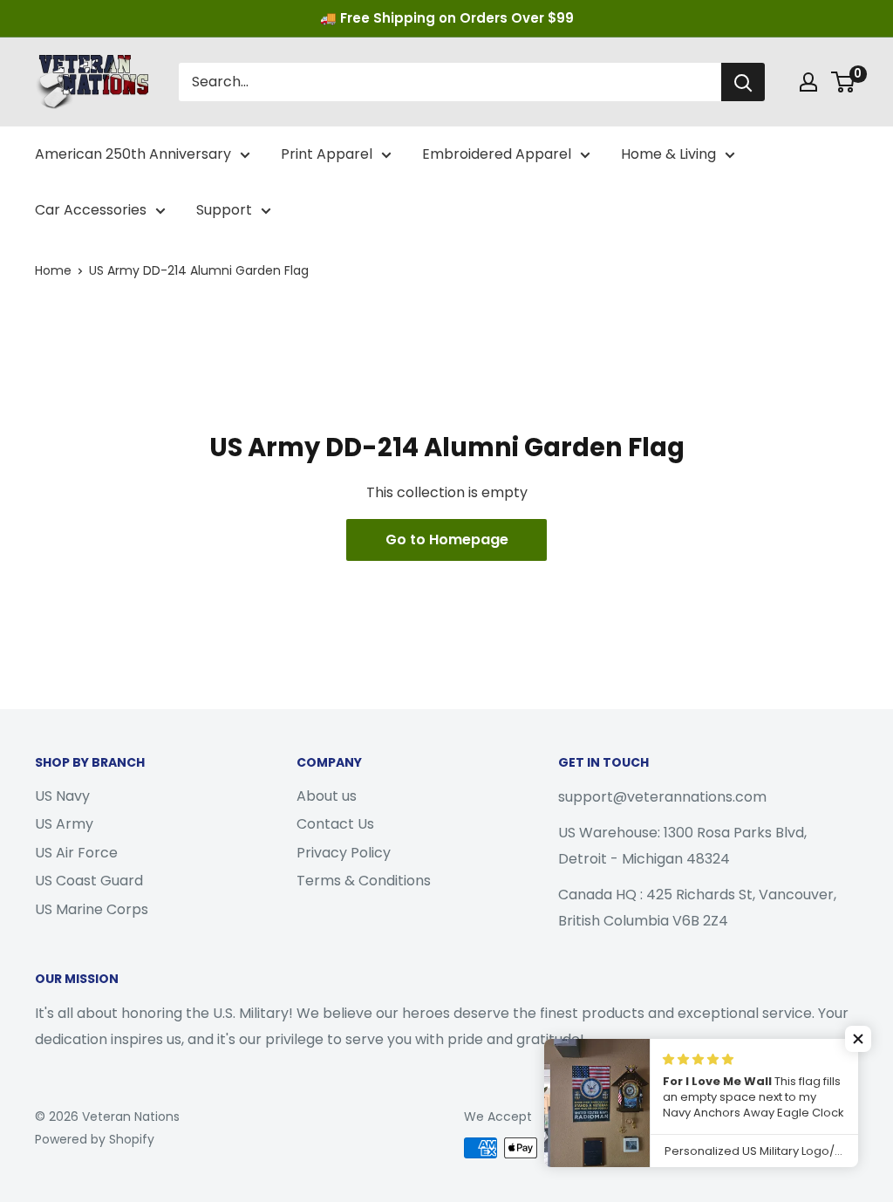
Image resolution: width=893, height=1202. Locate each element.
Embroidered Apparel (496, 154)
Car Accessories (91, 210)
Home (53, 270)
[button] (858, 1039)
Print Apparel (326, 154)
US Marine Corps (91, 909)
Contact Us (335, 824)
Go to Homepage (446, 539)
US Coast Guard (89, 881)
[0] (844, 82)
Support (224, 210)
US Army (64, 824)
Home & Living (668, 154)
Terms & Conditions (364, 881)
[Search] (743, 82)
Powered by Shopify (94, 1139)
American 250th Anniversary (133, 154)
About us (327, 796)
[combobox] (450, 82)
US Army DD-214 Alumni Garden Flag (199, 270)
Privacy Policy (344, 853)
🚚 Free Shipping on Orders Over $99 (447, 18)
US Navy (62, 796)
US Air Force (76, 853)
